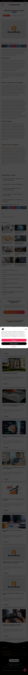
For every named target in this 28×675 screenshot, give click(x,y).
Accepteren (14, 340)
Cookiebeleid (13, 346)
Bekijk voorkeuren (14, 343)
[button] (26, 329)
